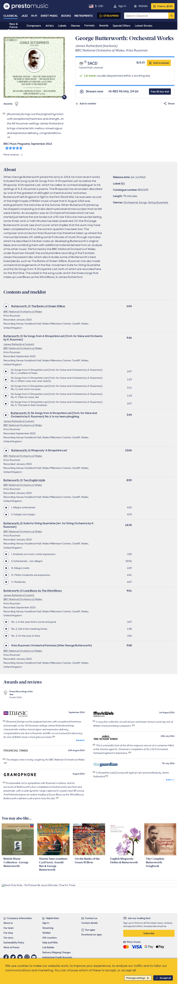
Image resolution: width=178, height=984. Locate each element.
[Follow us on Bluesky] (20, 957)
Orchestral (130, 202)
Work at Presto (11, 947)
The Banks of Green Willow (48, 306)
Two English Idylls (34, 480)
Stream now (94, 91)
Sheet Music (49, 16)
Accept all (165, 977)
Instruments (83, 16)
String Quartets (158, 202)
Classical (10, 16)
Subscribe (148, 933)
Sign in (122, 6)
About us (8, 922)
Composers (34, 25)
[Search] (171, 16)
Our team (8, 928)
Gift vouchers (49, 937)
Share (171, 103)
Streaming (111, 16)
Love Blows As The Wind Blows (42, 590)
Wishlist (143, 6)
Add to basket (161, 62)
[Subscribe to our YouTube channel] (34, 957)
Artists (50, 25)
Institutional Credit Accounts (57, 957)
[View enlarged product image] (34, 67)
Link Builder (48, 947)
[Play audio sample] (6, 306)
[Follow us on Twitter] (13, 957)
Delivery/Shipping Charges (56, 952)
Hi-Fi (34, 16)
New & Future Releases (13, 27)
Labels (62, 25)
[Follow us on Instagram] (27, 957)
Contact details (89, 922)
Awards (103, 25)
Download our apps (91, 934)
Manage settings (135, 977)
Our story (8, 937)
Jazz (24, 16)
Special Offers (121, 25)
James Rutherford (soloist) (18, 344)
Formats (89, 25)
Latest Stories (143, 25)
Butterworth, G (20, 306)
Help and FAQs (50, 942)
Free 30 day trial (160, 91)
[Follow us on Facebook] (6, 957)
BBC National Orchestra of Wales (22, 311)
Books (66, 16)
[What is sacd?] (86, 63)
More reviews (11, 154)
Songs (143, 202)
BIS (123, 183)
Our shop (8, 932)
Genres (75, 25)
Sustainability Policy (13, 942)
